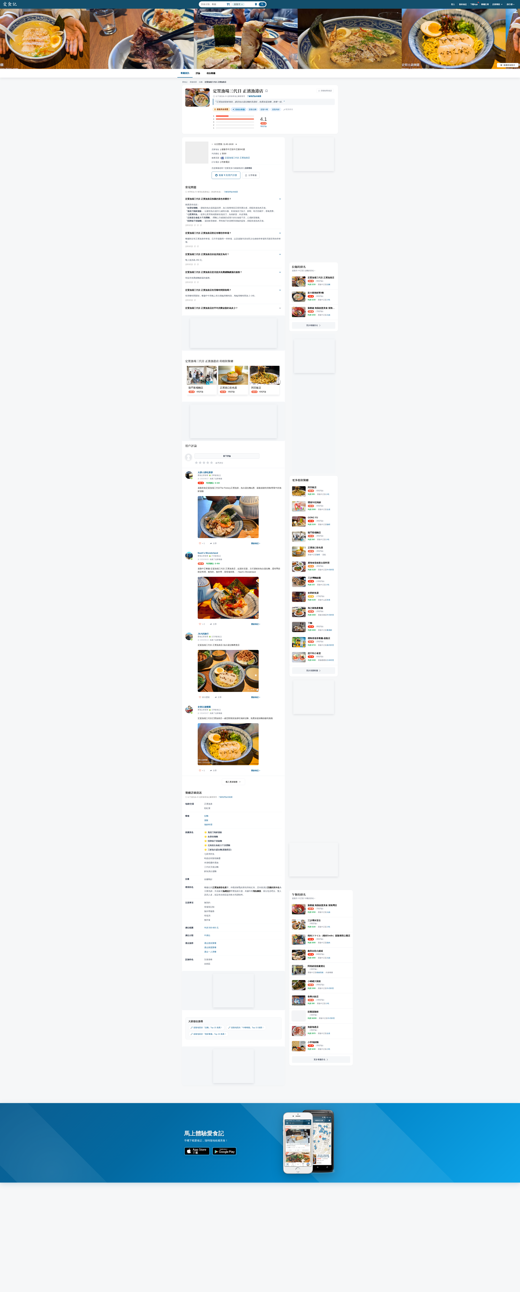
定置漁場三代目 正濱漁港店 (238, 91)
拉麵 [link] (252, 109)
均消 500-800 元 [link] (211, 927)
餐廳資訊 (185, 73)
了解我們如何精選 (254, 96)
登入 (453, 4)
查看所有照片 (509, 65)
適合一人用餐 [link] (210, 952)
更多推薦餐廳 (312, 670)
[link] (324, 284)
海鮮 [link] (276, 109)
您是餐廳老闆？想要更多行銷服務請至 (232, 168)
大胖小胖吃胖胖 (205, 472)
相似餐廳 (211, 73)
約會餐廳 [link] (329, 972)
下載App (474, 4)
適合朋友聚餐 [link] (210, 943)
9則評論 (263, 126)
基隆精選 (193, 82)
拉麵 (200, 82)
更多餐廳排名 (312, 325)
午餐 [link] (264, 109)
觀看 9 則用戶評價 (228, 175)
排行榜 (510, 4)
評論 (198, 73)
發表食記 (463, 4)
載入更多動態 (231, 782)
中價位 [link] (207, 935)
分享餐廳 (252, 175)
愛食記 (185, 82)
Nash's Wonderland (208, 553)
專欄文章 (485, 4)
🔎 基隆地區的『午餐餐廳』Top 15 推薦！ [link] (246, 1027)
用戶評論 (191, 446)
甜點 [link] (324, 555)
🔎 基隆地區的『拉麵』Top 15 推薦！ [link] (206, 1027)
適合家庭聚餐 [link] (210, 947)
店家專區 (496, 4)
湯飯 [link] (206, 820)
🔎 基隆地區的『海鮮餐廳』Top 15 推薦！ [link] (208, 1034)
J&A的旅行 (203, 634)
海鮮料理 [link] (208, 824)
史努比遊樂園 (204, 707)
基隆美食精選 (222, 109)
